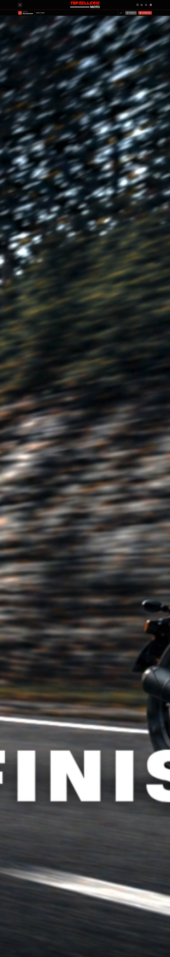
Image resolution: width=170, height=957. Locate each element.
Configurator (146, 13)
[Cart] (141, 5)
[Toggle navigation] (20, 5)
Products (132, 13)
